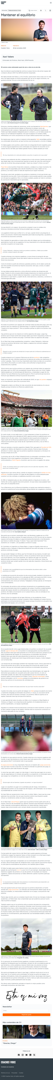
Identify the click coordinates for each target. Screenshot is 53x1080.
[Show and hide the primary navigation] (51, 3)
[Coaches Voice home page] (4, 2)
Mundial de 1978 (46, 447)
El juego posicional (7, 765)
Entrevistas (4, 10)
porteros (36, 357)
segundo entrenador (38, 676)
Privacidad (14, 1072)
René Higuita (16, 460)
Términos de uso (5, 1072)
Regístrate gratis (26, 1014)
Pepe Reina (4, 167)
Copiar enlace (33, 10)
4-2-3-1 (19, 870)
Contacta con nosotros (7, 1067)
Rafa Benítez (44, 126)
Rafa (38, 139)
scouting (20, 678)
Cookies (21, 1072)
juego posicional (45, 765)
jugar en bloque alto (12, 651)
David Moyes (15, 801)
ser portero (42, 379)
